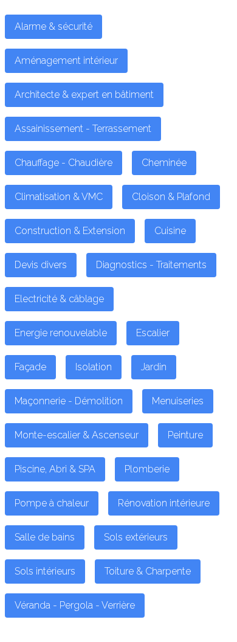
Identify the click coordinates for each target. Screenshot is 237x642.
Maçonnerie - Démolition (69, 401)
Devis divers (41, 265)
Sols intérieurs (45, 571)
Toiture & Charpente (148, 571)
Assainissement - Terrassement (83, 128)
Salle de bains (45, 537)
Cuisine (170, 230)
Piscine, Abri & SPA (55, 469)
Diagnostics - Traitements (151, 265)
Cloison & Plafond (171, 196)
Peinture (185, 435)
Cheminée (164, 162)
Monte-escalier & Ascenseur (77, 435)
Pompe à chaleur (52, 503)
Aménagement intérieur (66, 60)
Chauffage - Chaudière (63, 162)
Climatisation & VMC (59, 196)
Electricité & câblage (59, 299)
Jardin (154, 367)
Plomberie (147, 469)
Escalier (153, 333)
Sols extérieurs (136, 537)
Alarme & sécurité (53, 26)
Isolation (93, 367)
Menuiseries (178, 401)
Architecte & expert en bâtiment (84, 94)
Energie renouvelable (61, 333)
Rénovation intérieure (164, 503)
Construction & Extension (70, 230)
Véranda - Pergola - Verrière (75, 605)
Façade (30, 367)
